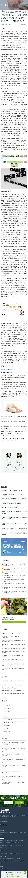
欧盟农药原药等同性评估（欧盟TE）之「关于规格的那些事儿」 (13, 664)
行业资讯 (3, 11)
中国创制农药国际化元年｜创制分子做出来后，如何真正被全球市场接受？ (13, 783)
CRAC (19, 853)
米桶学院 (23, 853)
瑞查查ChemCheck (10, 858)
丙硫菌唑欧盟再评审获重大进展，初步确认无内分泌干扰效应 (14, 523)
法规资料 (6, 853)
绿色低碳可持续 (7, 725)
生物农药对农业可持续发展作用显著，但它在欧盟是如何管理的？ (14, 533)
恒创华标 (11, 868)
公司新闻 (20, 832)
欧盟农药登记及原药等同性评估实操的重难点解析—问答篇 (13, 645)
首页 (1, 11)
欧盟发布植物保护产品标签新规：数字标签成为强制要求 (14, 584)
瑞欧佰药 (6, 868)
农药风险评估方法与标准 (6, 24)
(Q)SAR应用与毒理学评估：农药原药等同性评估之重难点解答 (13, 669)
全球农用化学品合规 (8, 708)
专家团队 (6, 832)
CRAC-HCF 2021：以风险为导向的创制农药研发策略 (14, 498)
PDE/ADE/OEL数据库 (4, 861)
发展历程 (11, 832)
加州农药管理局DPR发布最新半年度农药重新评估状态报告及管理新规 (14, 580)
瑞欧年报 (15, 832)
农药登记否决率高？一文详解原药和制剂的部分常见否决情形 (13, 660)
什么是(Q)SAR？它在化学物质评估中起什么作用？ (12, 685)
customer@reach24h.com (10, 369)
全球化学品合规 (7, 705)
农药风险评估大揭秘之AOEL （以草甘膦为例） (13, 494)
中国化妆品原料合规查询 (14, 861)
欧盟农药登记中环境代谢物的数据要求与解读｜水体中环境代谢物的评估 (13, 641)
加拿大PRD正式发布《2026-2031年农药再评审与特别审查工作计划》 (13, 771)
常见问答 (11, 853)
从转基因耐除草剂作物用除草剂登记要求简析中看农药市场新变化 (13, 652)
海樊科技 (2, 868)
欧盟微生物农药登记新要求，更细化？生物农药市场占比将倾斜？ (13, 656)
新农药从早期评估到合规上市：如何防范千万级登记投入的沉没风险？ (13, 755)
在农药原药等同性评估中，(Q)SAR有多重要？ (11, 690)
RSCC (1, 863)
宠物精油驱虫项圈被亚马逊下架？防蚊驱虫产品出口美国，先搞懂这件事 (13, 743)
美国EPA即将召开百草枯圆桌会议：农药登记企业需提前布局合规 (13, 766)
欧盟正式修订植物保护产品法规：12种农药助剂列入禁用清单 (14, 572)
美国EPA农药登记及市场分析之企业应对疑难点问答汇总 (13, 648)
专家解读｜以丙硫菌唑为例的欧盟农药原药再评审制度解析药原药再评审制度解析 (14, 518)
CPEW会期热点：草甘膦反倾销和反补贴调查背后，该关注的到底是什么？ (15, 592)
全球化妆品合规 (7, 711)
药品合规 (5, 716)
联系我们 (2, 834)
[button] (25, 554)
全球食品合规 (6, 714)
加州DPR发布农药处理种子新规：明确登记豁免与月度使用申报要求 (14, 569)
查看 (14, 622)
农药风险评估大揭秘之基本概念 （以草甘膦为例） (13, 490)
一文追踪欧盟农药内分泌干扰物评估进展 (11, 503)
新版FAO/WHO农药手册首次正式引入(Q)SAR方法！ (12, 633)
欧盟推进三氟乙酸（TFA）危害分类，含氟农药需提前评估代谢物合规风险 (14, 576)
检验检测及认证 (7, 731)
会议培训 (15, 853)
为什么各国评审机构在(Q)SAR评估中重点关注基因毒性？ (13, 693)
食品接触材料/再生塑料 (8, 722)
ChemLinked (2, 858)
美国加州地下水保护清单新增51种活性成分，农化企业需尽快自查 (14, 565)
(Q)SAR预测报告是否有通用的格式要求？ (10, 687)
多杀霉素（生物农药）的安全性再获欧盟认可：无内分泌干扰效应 (14, 512)
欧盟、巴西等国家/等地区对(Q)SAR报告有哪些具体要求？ (13, 681)
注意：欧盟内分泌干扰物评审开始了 (10, 507)
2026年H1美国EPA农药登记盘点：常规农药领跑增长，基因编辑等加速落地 (13, 760)
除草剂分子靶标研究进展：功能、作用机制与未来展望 (14, 528)
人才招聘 (24, 832)
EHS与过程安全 (7, 728)
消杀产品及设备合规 (8, 719)
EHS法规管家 (17, 858)
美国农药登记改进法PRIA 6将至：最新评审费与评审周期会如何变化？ (13, 749)
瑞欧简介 (2, 832)
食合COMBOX (23, 861)
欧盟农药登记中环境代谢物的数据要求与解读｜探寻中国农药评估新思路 (13, 637)
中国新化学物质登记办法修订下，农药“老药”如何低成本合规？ (15, 588)
